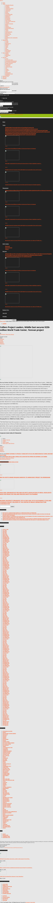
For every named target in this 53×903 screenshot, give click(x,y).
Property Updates (7, 807)
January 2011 (5, 724)
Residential (7, 75)
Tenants (5, 822)
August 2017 (5, 652)
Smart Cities (5, 816)
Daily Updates (5, 52)
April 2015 (5, 685)
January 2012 (5, 722)
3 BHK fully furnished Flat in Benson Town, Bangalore (11, 876)
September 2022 (6, 581)
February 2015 (6, 687)
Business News (6, 76)
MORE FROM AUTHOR (13, 462)
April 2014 (5, 699)
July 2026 (4, 530)
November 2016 (6, 663)
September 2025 (6, 541)
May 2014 (4, 698)
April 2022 (5, 587)
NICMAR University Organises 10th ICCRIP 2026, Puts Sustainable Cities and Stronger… (23, 169)
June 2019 (5, 627)
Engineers (7, 13)
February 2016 (6, 673)
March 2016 (5, 672)
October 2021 (6, 594)
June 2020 (5, 613)
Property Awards (7, 804)
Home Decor (7, 33)
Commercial (7, 65)
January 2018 (5, 647)
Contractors (7, 10)
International (7, 17)
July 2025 (4, 543)
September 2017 (6, 651)
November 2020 (6, 607)
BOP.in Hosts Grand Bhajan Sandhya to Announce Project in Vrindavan (20, 148)
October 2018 (6, 636)
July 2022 (4, 584)
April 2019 (5, 629)
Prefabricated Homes (9, 28)
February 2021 (6, 604)
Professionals (8, 72)
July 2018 (4, 640)
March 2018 (5, 644)
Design (6, 12)
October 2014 (6, 692)
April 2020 (5, 615)
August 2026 (5, 529)
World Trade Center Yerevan (8, 443)
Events (6, 45)
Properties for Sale (9, 73)
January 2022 (5, 591)
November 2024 (6, 552)
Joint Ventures (8, 20)
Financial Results (8, 31)
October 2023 (6, 566)
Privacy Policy (6, 897)
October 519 (5, 725)
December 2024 (6, 551)
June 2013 (5, 711)
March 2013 (5, 714)
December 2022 (6, 578)
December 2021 (6, 592)
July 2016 (4, 668)
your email (14, 90)
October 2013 (6, 706)
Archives (5, 735)
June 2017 (5, 655)
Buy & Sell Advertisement (10, 62)
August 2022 (5, 583)
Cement (6, 30)
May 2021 (4, 600)
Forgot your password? (4, 87)
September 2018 (6, 637)
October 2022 (6, 580)
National (7, 26)
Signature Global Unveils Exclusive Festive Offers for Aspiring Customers (26, 456)
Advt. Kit (4, 77)
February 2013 (6, 715)
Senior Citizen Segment (8, 815)
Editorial (7, 44)
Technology (7, 51)
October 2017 (6, 650)
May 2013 (4, 712)
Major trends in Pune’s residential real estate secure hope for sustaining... (16, 867)
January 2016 (5, 675)
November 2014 (6, 691)
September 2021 (6, 595)
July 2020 (4, 612)
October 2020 (6, 608)
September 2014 (6, 693)
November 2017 (6, 649)
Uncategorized (6, 825)
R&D (3, 808)
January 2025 (5, 550)
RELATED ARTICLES (4, 462)
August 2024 (5, 556)
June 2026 (5, 531)
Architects (7, 6)
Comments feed (6, 836)
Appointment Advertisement (11, 61)
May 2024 (4, 558)
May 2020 (4, 614)
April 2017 (5, 657)
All (6, 127)
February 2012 (6, 721)
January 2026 (5, 536)
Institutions (7, 16)
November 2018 (6, 635)
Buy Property (8, 64)
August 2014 (5, 694)
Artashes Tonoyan (6, 439)
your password (15, 84)
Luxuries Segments (9, 23)
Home (4, 2)
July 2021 (4, 598)
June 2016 (5, 669)
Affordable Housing (9, 5)
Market (6, 24)
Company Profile (8, 66)
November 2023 (6, 565)
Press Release (8, 50)
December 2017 (6, 648)
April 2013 (5, 713)
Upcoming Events (7, 826)
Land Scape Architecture (10, 21)
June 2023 (5, 571)
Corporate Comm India (30, 902)
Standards (5, 817)
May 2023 (4, 572)
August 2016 (5, 666)
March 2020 (5, 616)
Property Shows (6, 805)
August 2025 (5, 542)
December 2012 (6, 718)
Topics (4, 3)
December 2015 (6, 676)
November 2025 (6, 538)
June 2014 (5, 697)
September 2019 (6, 623)
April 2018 (5, 643)
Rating (6, 36)
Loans (6, 71)
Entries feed (5, 835)
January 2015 (5, 689)
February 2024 (6, 562)
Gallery (6, 47)
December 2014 (6, 690)
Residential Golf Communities (11, 37)
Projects (5, 802)
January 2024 (5, 563)
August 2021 (5, 597)
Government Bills (8, 14)
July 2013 (4, 710)
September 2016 (6, 665)
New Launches (6, 793)
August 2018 (5, 638)
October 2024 (6, 553)
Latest (4, 321)
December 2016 (6, 662)
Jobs (6, 48)
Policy (4, 796)
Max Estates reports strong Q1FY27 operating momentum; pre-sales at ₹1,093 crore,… (23, 240)
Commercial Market (9, 8)
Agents (6, 58)
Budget (6, 29)
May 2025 (4, 545)
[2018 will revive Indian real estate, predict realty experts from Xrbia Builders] (3, 856)
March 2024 (5, 560)
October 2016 (6, 664)
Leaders (6, 69)
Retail (6, 38)
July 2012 (4, 720)
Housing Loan (8, 34)
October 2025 (6, 539)
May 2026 (4, 532)
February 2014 (6, 701)
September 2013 (6, 707)
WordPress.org (6, 837)
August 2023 (5, 569)
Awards (6, 41)
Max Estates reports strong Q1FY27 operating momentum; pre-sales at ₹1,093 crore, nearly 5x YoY (26, 519)
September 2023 (6, 567)
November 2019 (6, 621)
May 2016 (4, 670)
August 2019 (5, 624)
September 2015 (6, 679)
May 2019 (4, 628)
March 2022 (5, 588)
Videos (6, 56)
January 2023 (5, 577)
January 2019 (5, 633)
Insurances (7, 35)
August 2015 (5, 680)
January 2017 (5, 661)
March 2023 (5, 574)
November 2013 (6, 705)
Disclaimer (5, 898)
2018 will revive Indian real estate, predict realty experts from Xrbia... (15, 858)
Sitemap (5, 900)
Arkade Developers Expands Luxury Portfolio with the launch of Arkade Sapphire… (23, 184)
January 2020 (5, 619)
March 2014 (5, 700)
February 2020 (6, 618)
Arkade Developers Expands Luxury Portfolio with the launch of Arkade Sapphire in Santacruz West (26, 518)
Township (5, 824)
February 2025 (6, 549)
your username (15, 83)
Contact (5, 896)
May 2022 (4, 586)
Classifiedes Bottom (7, 747)
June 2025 (5, 544)
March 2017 (5, 658)
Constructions (8, 9)
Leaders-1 (7, 70)
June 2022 (5, 585)
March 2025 (5, 548)
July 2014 (4, 696)
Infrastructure (8, 15)
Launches (7, 22)
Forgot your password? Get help (6, 107)
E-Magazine (5, 758)
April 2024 (5, 559)
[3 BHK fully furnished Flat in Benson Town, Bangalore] (3, 874)
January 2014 (5, 703)
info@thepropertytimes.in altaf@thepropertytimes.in (13, 847)
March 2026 (5, 535)
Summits (5, 818)
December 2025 (6, 537)
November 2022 (6, 579)
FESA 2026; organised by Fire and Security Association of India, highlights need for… (23, 163)
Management (5, 40)
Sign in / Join (5, 98)
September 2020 (6, 609)
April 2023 (5, 573)
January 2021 (5, 605)
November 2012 (6, 719)
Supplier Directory (9, 63)
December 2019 (6, 620)
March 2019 (5, 630)
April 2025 (5, 546)
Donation (4, 78)
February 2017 (6, 659)
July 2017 (4, 654)
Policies (6, 49)
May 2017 (4, 656)
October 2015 (6, 678)
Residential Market (7, 812)
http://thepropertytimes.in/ (5, 459)
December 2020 (6, 606)
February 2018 (6, 645)
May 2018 (4, 642)
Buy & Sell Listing (9, 59)
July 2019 (4, 626)
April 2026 (5, 534)
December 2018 (6, 634)
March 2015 (5, 686)
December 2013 (6, 704)
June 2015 (5, 683)
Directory (4, 57)
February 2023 (6, 576)
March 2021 (5, 602)
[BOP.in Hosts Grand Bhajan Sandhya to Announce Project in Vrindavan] (12, 144)
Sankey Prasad (6, 442)
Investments (7, 19)
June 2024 (5, 557)
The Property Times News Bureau (7, 334)
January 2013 (5, 717)
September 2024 (6, 555)
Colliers (4, 441)
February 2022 (6, 590)
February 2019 (6, 631)
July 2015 (4, 682)
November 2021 (6, 593)
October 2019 (6, 622)
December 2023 (6, 564)
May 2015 (4, 684)
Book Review (8, 43)
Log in (4, 834)
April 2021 (5, 601)
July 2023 (4, 570)
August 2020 (5, 611)
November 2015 (6, 677)
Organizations (8, 27)
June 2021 (5, 599)
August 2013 (5, 708)
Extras (4, 762)
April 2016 (5, 671)
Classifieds (7, 7)
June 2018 (5, 641)
